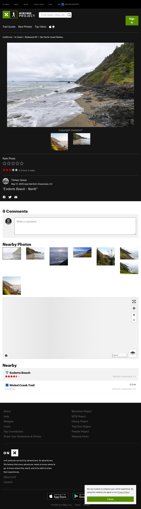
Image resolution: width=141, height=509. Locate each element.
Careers (8, 481)
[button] (4, 197)
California (7, 37)
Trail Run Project (81, 426)
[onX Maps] (11, 455)
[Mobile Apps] (52, 26)
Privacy (86, 505)
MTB (16, 4)
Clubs (7, 426)
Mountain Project (82, 411)
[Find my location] (134, 308)
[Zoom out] (134, 319)
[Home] (20, 14)
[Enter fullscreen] (134, 301)
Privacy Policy (123, 492)
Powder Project (80, 431)
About (7, 411)
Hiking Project (80, 421)
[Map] (70, 328)
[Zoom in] (134, 314)
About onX (10, 476)
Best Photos (25, 26)
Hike (26, 4)
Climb (6, 4)
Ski (51, 4)
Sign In (132, 20)
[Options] (133, 353)
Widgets (8, 421)
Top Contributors (13, 431)
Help (6, 416)
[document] (110, 494)
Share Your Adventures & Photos (22, 436)
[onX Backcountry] (68, 4)
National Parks (80, 436)
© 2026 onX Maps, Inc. (61, 505)
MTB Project (79, 416)
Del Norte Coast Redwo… (52, 37)
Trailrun (39, 4)
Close (110, 499)
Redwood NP (31, 37)
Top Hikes (40, 26)
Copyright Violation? (70, 130)
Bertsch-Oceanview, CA (40, 184)
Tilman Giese (19, 179)
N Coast (18, 37)
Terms (77, 505)
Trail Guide (9, 26)
